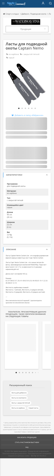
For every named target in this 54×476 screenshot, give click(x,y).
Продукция (25, 29)
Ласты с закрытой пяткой (20, 403)
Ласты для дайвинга (18, 393)
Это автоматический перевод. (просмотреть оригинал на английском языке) (24, 301)
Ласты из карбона (18, 408)
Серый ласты (33, 408)
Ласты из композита (18, 398)
